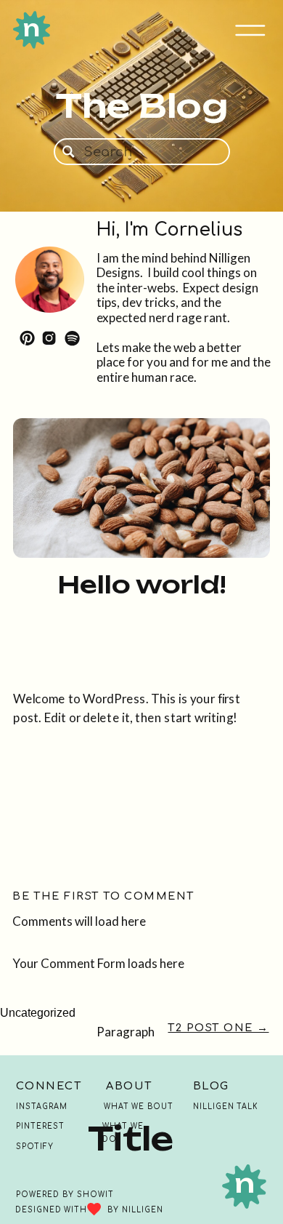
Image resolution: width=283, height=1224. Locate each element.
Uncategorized (37, 1013)
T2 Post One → (218, 1027)
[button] (250, 30)
